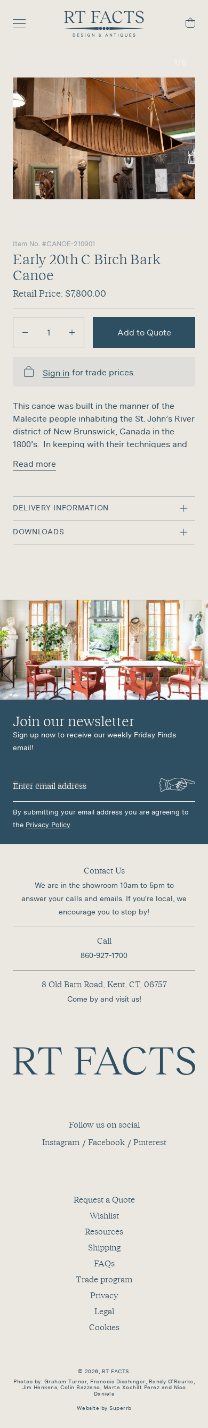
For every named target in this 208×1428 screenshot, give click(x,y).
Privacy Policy (48, 825)
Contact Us (104, 870)
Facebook (106, 1142)
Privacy (104, 1295)
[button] (104, 138)
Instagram (60, 1142)
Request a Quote (104, 1199)
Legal (104, 1311)
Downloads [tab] (38, 531)
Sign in (56, 373)
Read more (34, 463)
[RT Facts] (104, 24)
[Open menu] (24, 24)
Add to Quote (144, 332)
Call (104, 940)
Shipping (104, 1247)
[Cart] (183, 24)
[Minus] (25, 332)
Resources (104, 1231)
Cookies (104, 1327)
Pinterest (149, 1142)
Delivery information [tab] (61, 507)
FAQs (104, 1263)
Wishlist (104, 1215)
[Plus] (72, 332)
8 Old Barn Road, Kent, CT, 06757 (104, 984)
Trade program (104, 1279)
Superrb (120, 1408)
